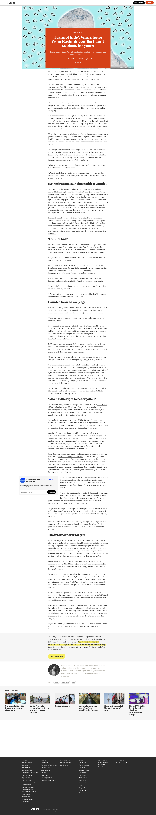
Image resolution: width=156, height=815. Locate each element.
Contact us (82, 793)
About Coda (82, 762)
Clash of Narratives (28, 787)
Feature (56, 682)
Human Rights (65, 682)
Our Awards (82, 775)
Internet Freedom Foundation (70, 457)
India (73, 682)
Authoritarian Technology (49, 765)
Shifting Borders (27, 775)
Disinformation (45, 770)
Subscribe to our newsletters (103, 763)
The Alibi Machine (65, 762)
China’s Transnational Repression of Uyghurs (29, 791)
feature (89, 58)
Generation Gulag (27, 799)
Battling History (27, 780)
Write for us (82, 780)
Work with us (83, 778)
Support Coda (57, 656)
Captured (25, 765)
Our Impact (82, 773)
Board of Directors (84, 770)
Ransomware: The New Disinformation (29, 784)
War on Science (27, 770)
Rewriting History (46, 778)
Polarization (44, 775)
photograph (102, 331)
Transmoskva (26, 797)
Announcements (84, 765)
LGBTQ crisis (26, 794)
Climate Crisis (45, 767)
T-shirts (65, 155)
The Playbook (26, 767)
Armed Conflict (78, 32)
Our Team (82, 767)
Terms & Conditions (45, 809)
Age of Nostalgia (27, 778)
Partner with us (83, 783)
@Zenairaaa (66, 676)
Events (81, 785)
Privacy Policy (55, 809)
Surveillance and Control (48, 780)
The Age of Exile (27, 762)
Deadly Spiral (64, 765)
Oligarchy (44, 773)
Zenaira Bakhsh (70, 58)
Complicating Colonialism (30, 773)
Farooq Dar (71, 116)
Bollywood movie (82, 160)
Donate (149, 3)
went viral (103, 142)
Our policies (82, 790)
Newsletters (138, 3)
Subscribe (52, 492)
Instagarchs (25, 802)
